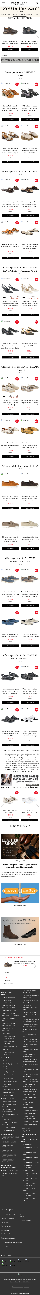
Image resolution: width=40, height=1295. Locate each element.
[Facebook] (3, 1250)
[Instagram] (12, 1250)
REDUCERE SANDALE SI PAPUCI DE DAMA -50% (31, 1014)
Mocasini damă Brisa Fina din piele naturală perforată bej (10, 445)
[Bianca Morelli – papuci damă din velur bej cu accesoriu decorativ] (30, 232)
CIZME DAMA (5, 1033)
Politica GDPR (5, 1234)
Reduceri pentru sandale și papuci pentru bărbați (30, 1025)
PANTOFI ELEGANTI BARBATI (9, 1105)
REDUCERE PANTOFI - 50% (10, 1174)
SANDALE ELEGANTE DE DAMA (31, 1179)
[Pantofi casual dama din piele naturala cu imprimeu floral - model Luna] (10, 800)
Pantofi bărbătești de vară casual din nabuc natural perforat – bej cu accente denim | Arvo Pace (29, 594)
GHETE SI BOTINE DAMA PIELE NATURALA (10, 1014)
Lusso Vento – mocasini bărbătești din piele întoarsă (10, 635)
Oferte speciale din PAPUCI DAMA (20, 171)
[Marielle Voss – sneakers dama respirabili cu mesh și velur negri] (29, 30)
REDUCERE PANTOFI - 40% (30, 1030)
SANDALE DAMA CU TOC (30, 1199)
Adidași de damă (9, 1072)
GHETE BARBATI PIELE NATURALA (10, 1138)
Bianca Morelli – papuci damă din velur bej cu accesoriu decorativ (30, 247)
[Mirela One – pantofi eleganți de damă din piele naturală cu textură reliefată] (10, 331)
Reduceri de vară (28, 1107)
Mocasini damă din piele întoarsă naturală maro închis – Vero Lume (30, 499)
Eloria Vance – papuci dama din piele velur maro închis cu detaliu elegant (10, 204)
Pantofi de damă (6, 1058)
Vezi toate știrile (8, 983)
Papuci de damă (27, 1131)
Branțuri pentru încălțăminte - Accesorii (8, 1166)
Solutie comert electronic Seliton (20, 1293)
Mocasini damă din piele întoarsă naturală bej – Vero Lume (30, 539)
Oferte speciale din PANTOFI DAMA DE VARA (20, 368)
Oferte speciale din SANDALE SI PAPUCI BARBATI (20, 657)
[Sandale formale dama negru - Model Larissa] (30, 331)
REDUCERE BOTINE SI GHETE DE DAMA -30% (31, 1080)
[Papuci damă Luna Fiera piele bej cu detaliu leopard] (10, 232)
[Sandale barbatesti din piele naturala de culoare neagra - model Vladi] (10, 719)
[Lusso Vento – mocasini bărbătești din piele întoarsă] (10, 622)
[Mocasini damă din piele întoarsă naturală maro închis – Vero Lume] (30, 484)
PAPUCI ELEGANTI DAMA (30, 1153)
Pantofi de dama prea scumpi (30, 1098)
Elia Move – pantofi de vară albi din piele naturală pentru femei (30, 811)
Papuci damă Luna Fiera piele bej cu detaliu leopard (10, 245)
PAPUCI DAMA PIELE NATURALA (30, 1158)
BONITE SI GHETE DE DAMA (8, 993)
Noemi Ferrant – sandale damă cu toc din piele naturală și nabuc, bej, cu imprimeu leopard (10, 151)
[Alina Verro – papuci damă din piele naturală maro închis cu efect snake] (30, 189)
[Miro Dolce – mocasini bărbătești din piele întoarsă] (30, 622)
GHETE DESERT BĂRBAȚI (7, 1161)
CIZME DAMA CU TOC (10, 1046)
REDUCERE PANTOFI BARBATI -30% (30, 1075)
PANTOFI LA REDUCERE (9, 1170)
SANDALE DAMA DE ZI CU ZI (30, 1174)
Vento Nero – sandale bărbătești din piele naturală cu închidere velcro (30, 691)
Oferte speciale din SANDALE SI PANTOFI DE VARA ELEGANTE (20, 269)
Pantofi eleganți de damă (10, 1064)
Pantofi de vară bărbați (30, 1124)
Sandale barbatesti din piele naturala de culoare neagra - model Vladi (10, 734)
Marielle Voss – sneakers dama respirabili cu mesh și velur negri (29, 42)
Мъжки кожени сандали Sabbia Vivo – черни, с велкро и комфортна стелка (10, 691)
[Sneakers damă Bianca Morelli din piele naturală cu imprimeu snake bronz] (10, 30)
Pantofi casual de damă (10, 1061)
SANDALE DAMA (28, 1170)
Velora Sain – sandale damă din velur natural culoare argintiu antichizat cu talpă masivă (29, 108)
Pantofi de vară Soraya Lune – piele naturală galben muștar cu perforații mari (30, 445)
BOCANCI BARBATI (9, 1142)
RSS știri (7, 980)
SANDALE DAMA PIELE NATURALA (29, 1184)
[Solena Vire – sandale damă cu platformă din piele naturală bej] (30, 136)
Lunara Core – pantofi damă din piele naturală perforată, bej (10, 403)
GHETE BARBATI (7, 1134)
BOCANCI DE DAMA (9, 1010)
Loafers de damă (8, 1095)
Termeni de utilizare (7, 1218)
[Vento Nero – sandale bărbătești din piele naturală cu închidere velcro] (30, 676)
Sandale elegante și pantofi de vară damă (29, 1117)
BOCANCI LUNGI (8, 1049)
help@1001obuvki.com (15, 1242)
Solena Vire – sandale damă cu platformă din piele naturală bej (29, 151)
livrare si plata (5, 1222)
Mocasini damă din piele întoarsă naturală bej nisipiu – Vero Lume (10, 539)
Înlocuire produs (6, 1226)
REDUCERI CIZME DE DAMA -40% (30, 1045)
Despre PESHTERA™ (8, 1215)
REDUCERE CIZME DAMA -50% (29, 992)
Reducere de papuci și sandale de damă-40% (30, 1060)
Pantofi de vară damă (30, 1113)
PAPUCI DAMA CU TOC (31, 1162)
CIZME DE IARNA (9, 997)
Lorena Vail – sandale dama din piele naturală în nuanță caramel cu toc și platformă (10, 108)
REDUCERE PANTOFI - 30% (30, 1065)
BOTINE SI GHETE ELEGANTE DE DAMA (9, 1006)
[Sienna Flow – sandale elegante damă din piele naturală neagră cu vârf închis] (10, 289)
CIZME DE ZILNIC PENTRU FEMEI (8, 1001)
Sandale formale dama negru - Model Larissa (29, 345)
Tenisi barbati (7, 1119)
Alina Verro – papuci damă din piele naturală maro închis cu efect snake (30, 204)
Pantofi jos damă (8, 1078)
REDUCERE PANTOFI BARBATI (30, 1002)
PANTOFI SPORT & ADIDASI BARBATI (8, 1110)
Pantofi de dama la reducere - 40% (29, 1055)
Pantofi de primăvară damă (11, 1089)
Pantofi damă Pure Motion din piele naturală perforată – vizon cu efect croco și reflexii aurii (30, 403)
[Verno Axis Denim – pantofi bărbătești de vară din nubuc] (10, 579)
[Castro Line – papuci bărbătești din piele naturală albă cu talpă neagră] (30, 719)
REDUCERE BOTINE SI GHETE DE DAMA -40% (31, 1040)
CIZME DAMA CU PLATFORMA (8, 1042)
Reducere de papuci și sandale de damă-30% (30, 1090)
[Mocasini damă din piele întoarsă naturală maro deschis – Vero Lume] (10, 484)
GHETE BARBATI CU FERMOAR (9, 1146)
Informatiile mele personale (20, 1287)
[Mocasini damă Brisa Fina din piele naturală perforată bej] (10, 430)
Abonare (4, 55)
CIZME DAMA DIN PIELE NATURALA (8, 1037)
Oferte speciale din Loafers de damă (20, 466)
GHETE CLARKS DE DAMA (9, 1019)
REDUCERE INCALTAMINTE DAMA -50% (30, 1007)
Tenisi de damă (8, 1075)
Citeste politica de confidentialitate (20, 1282)
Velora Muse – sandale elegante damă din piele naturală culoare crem (30, 303)
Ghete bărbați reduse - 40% (30, 1035)
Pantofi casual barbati (9, 1101)
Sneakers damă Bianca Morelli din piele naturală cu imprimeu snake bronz (10, 42)
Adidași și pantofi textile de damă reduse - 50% (31, 1020)
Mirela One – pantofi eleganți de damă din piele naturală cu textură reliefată (10, 346)
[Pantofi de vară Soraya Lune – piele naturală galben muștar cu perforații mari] (30, 430)
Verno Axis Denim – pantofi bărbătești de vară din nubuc (10, 594)
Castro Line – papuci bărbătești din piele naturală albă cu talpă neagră (30, 734)
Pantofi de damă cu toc (10, 1081)
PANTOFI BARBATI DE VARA (10, 1115)
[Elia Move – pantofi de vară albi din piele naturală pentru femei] (29, 800)
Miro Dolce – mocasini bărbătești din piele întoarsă (30, 635)
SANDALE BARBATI (10, 1127)
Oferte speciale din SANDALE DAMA (20, 74)
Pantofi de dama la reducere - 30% (29, 1085)
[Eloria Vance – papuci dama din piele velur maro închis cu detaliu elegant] (10, 189)
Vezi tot (20, 78)
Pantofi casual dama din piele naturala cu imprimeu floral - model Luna (10, 811)
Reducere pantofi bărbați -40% (31, 1050)
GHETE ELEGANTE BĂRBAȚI (9, 1156)
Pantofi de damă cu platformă (8, 1085)
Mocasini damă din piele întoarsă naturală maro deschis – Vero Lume (10, 499)
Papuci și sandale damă (31, 1110)
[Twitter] (7, 1250)
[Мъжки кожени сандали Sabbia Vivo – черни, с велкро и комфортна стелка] (10, 676)
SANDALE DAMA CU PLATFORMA (30, 1194)
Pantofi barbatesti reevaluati (28, 1103)
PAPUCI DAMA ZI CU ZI (30, 1148)
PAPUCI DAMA (28, 1144)
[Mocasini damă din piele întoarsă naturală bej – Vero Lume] (30, 524)
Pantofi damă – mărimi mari (28, 1135)
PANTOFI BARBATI (7, 1098)
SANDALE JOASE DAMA (29, 1189)
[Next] (36, 38)
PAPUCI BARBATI (9, 1130)
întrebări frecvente (25, 1220)
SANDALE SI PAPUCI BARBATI (9, 1123)
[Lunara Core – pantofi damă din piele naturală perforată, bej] (10, 388)
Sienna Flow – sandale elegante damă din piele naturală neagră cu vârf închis (10, 303)
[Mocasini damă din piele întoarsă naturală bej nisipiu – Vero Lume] (10, 524)
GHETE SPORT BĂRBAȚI (7, 1151)
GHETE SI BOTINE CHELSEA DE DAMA (8, 1024)
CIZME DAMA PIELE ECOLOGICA (9, 1053)
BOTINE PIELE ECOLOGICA (7, 1029)
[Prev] (3, 806)
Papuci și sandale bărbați (31, 1121)
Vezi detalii (10, 49)
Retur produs (5, 1230)
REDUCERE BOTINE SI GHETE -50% (31, 997)
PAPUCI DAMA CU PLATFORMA (29, 1166)
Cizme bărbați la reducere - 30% (31, 1070)
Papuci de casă (25, 1128)
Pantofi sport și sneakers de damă (9, 1068)
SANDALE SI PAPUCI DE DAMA (29, 1140)
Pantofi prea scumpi (29, 1094)
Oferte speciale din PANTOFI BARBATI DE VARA (20, 560)
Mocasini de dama (8, 1092)
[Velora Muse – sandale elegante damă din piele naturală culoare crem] (30, 289)
